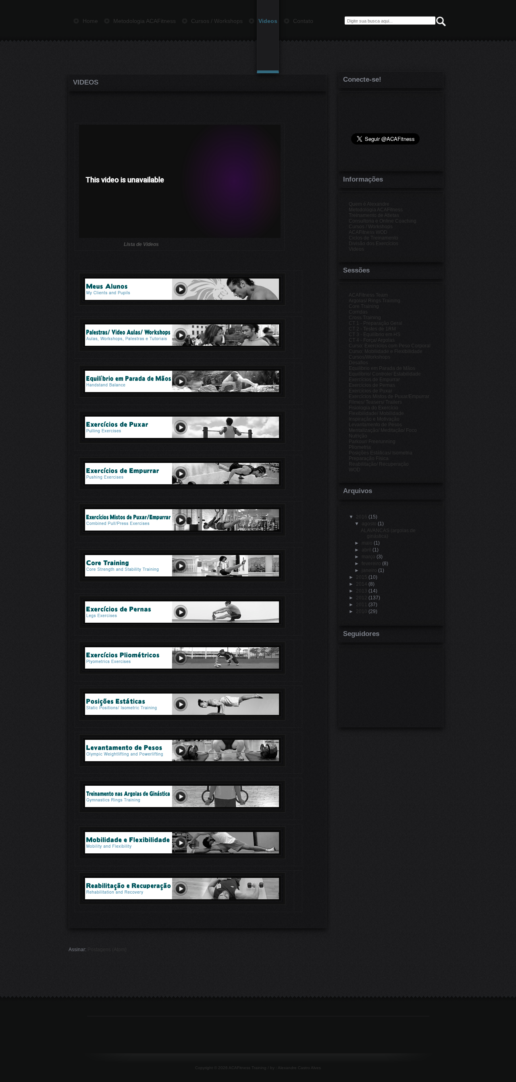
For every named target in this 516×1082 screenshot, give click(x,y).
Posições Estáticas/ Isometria (380, 453)
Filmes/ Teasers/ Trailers (375, 402)
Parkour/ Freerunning (372, 441)
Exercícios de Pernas (372, 385)
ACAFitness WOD (368, 232)
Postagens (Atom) (107, 949)
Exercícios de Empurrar (374, 379)
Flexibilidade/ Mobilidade (376, 413)
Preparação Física (369, 458)
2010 (361, 611)
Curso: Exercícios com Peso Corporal (390, 346)
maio (367, 543)
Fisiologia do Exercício (373, 408)
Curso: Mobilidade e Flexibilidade (385, 351)
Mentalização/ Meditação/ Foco (383, 430)
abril (366, 550)
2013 (361, 591)
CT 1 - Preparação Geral (375, 323)
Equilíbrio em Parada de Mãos (382, 368)
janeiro (369, 570)
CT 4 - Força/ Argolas (372, 340)
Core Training (364, 306)
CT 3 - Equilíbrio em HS (374, 334)
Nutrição (358, 436)
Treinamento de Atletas (374, 215)
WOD (354, 470)
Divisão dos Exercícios (373, 243)
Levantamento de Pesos (375, 424)
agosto (369, 524)
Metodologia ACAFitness (376, 210)
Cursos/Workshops (369, 357)
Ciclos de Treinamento (373, 238)
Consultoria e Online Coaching (382, 221)
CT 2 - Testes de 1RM (372, 329)
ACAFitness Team (368, 295)
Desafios (358, 362)
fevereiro (371, 563)
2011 (361, 604)
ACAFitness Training (247, 1067)
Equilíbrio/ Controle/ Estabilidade (385, 374)
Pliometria (360, 447)
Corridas (358, 312)
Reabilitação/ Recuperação (379, 464)
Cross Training (365, 317)
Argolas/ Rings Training (374, 301)
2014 (361, 584)
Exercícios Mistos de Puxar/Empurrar (389, 396)
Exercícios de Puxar (370, 391)
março (368, 557)
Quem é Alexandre (369, 204)
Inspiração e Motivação (374, 419)
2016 (361, 517)
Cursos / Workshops (371, 226)
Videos (85, 82)
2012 (361, 598)
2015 (361, 577)
